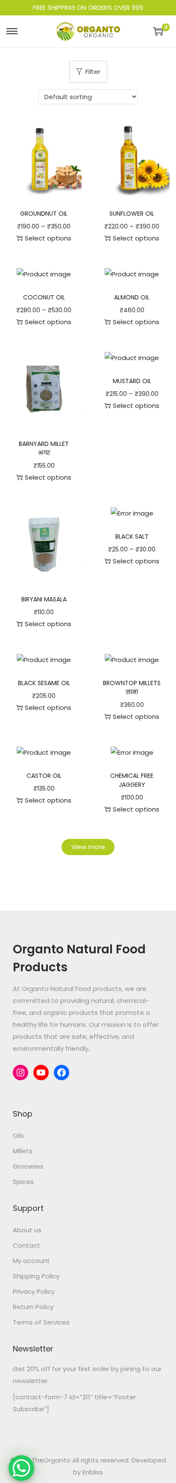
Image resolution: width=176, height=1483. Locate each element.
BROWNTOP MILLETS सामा (132, 687)
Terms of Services (41, 1322)
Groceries (28, 1166)
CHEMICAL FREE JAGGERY (131, 780)
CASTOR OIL (44, 775)
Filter (92, 71)
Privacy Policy (34, 1291)
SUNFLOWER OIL (131, 213)
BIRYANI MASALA (44, 599)
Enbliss (92, 1472)
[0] (158, 31)
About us (27, 1229)
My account (31, 1260)
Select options (48, 238)
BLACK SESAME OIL (44, 683)
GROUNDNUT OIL (43, 213)
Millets (22, 1150)
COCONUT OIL (44, 297)
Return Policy (33, 1306)
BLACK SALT (132, 536)
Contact (26, 1245)
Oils (18, 1135)
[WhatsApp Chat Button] (21, 1468)
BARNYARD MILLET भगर (44, 448)
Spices (23, 1181)
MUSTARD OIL (132, 381)
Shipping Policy (36, 1276)
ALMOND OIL (132, 297)
